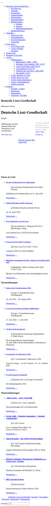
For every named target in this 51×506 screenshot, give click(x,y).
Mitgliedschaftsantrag (24, 28)
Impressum (15, 91)
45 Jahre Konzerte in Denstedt (16, 375)
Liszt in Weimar (17, 49)
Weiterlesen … (11, 198)
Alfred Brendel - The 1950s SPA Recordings (24, 439)
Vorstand (14, 11)
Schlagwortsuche (17, 84)
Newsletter (15, 42)
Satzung (19, 26)
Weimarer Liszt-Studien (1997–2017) (30, 64)
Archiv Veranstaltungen (20, 82)
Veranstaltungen (17, 37)
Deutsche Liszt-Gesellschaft (17, 6)
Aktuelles (9, 33)
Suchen (4, 504)
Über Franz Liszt (17, 46)
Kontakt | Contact (18, 89)
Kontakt (9, 86)
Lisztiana (14, 51)
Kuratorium (15, 13)
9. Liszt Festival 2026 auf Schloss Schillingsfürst (22, 308)
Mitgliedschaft (16, 22)
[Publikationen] (23, 60)
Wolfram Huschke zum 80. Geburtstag (19, 203)
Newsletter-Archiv (23, 73)
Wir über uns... (7, 134)
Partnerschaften (17, 15)
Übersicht (5, 499)
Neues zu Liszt (17, 35)
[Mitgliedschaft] (23, 22)
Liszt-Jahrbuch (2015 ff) (25, 69)
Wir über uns (16, 8)
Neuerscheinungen (18, 40)
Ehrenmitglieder (17, 20)
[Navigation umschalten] (2, 2)
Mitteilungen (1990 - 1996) (26, 62)
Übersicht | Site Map (19, 95)
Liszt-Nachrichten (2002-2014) (28, 66)
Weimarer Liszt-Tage (14, 55)
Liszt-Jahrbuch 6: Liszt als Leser (17, 221)
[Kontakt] (13, 87)
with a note (39, 132)
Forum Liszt (10, 53)
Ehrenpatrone (16, 17)
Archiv (8, 57)
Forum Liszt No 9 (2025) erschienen (18, 242)
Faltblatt (19, 24)
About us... (39, 134)
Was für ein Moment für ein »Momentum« (20, 182)
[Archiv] (12, 58)
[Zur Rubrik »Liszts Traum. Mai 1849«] (26, 147)
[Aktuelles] (14, 33)
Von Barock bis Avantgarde (15, 329)
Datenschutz (16, 93)
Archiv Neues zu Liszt (19, 78)
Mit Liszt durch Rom (15, 479)
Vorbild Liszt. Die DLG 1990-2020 (30, 71)
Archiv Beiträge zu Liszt (20, 75)
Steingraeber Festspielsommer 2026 (18, 288)
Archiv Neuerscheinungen (21, 80)
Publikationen (16, 60)
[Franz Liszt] (16, 44)
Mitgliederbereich (18, 31)
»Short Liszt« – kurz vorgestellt (19, 398)
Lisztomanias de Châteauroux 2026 (18, 354)
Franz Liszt (10, 44)
